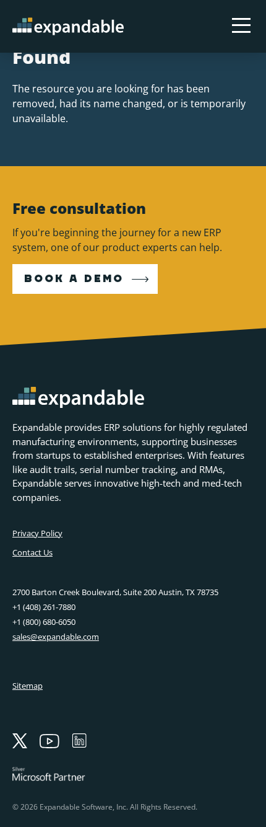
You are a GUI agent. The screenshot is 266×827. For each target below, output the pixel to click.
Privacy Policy (37, 533)
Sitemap (27, 685)
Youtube (49, 740)
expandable (68, 26)
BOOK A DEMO (74, 279)
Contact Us (32, 552)
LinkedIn (79, 740)
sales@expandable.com (55, 636)
